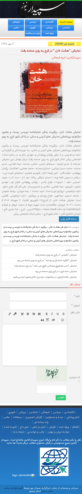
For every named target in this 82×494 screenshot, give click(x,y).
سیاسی (32, 22)
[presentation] (46, 314)
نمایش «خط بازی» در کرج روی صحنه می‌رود (56, 272)
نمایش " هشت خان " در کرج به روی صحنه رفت (50, 50)
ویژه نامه (49, 33)
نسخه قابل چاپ (68, 219)
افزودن (60, 397)
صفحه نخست (66, 22)
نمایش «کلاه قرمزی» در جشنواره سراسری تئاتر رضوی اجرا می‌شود (45, 277)
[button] (46, 314)
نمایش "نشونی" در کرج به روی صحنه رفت (56, 255)
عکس (16, 27)
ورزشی (49, 27)
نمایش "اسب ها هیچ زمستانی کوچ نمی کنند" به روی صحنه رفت (45, 266)
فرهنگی (15, 22)
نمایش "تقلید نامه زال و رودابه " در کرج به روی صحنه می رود (47, 260)
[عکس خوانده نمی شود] (51, 381)
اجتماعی (66, 27)
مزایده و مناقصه (32, 33)
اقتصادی (49, 22)
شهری (33, 27)
